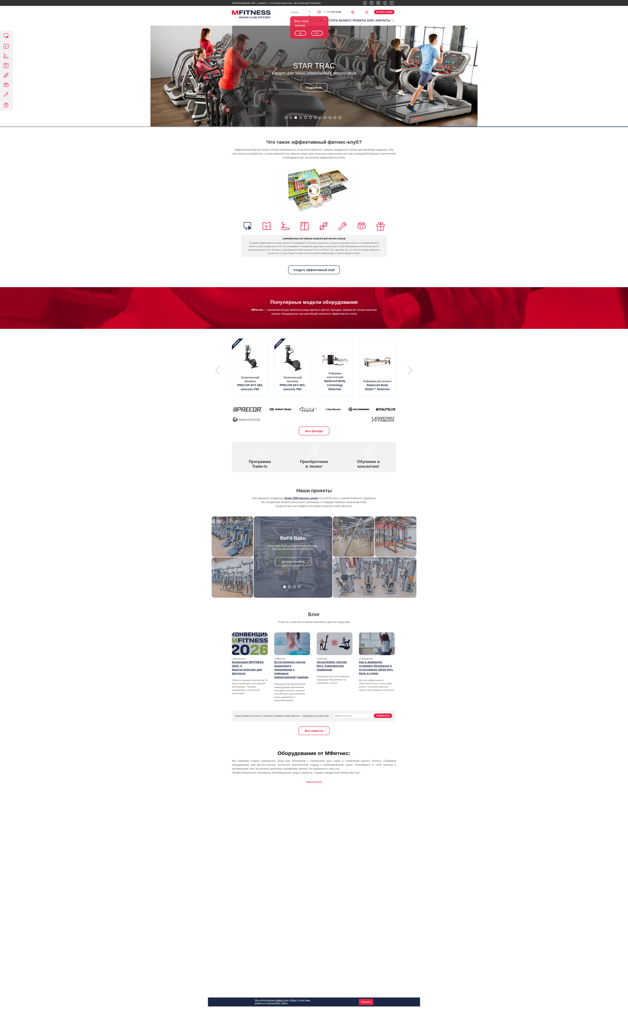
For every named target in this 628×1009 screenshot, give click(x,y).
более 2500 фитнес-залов (301, 498)
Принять (366, 1001)
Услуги (332, 20)
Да (300, 33)
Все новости (314, 730)
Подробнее (314, 96)
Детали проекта (293, 558)
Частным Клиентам (280, 3)
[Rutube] (385, 3)
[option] (250, 367)
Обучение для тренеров (307, 3)
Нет (317, 33)
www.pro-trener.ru (298, 545)
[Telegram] (378, 3)
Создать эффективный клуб (314, 270)
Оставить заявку (384, 12)
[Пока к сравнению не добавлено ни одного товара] (354, 12)
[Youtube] (365, 3)
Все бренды (314, 431)
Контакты (382, 20)
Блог (370, 20)
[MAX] (392, 3)
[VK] (372, 3)
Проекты (359, 20)
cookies (278, 1000)
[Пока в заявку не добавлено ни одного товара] (367, 12)
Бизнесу (263, 3)
